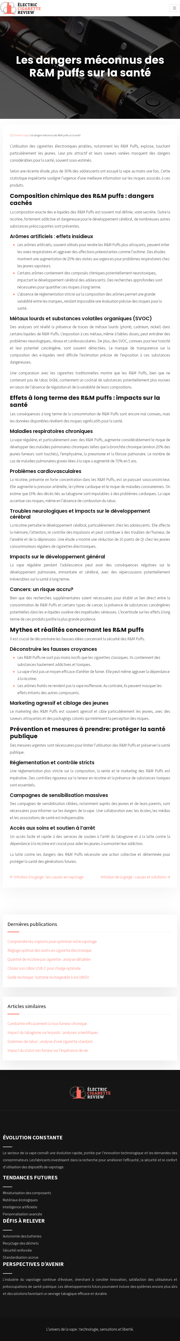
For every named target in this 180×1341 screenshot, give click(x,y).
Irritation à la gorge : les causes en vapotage (48, 877)
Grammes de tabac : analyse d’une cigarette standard (50, 1041)
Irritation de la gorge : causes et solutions (133, 877)
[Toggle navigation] (174, 8)
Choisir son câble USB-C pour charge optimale (44, 968)
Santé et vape (21, 135)
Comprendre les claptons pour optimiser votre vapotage (52, 941)
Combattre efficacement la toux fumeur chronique (47, 1023)
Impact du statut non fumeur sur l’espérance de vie (48, 1050)
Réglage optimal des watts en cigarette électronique (49, 950)
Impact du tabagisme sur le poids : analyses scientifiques (53, 1032)
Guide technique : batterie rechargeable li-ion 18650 (48, 977)
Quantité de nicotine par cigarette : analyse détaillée (49, 959)
